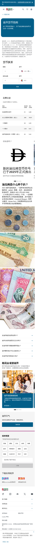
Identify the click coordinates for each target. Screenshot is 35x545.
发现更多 (6, 406)
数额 (4, 67)
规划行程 (7, 14)
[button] (5, 541)
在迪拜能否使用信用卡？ (10, 335)
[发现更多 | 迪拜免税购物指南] (17, 381)
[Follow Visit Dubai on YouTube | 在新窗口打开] (32, 494)
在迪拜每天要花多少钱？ (10, 356)
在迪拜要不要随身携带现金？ (11, 346)
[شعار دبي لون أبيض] (7, 489)
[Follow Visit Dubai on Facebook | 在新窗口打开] (3, 494)
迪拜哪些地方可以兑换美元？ (11, 351)
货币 (20, 67)
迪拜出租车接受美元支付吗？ (11, 341)
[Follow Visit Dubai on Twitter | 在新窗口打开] (25, 494)
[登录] (31, 9)
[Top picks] (27, 9)
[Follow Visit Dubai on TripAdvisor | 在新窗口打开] (17, 494)
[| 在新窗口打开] (10, 494)
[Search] (23, 9)
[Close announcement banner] (32, 2)
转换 (17, 87)
